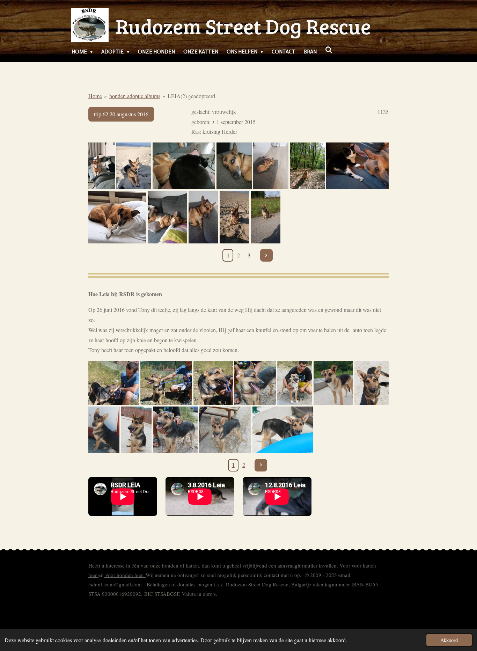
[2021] (234, 217)
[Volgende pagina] (266, 255)
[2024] (234, 165)
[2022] (167, 217)
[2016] (113, 383)
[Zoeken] (329, 50)
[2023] (307, 165)
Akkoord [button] (449, 640)
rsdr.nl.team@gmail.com (115, 584)
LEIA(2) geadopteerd (191, 96)
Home (95, 96)
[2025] (134, 165)
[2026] (101, 165)
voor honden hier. (125, 574)
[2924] (270, 165)
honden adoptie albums (134, 96)
